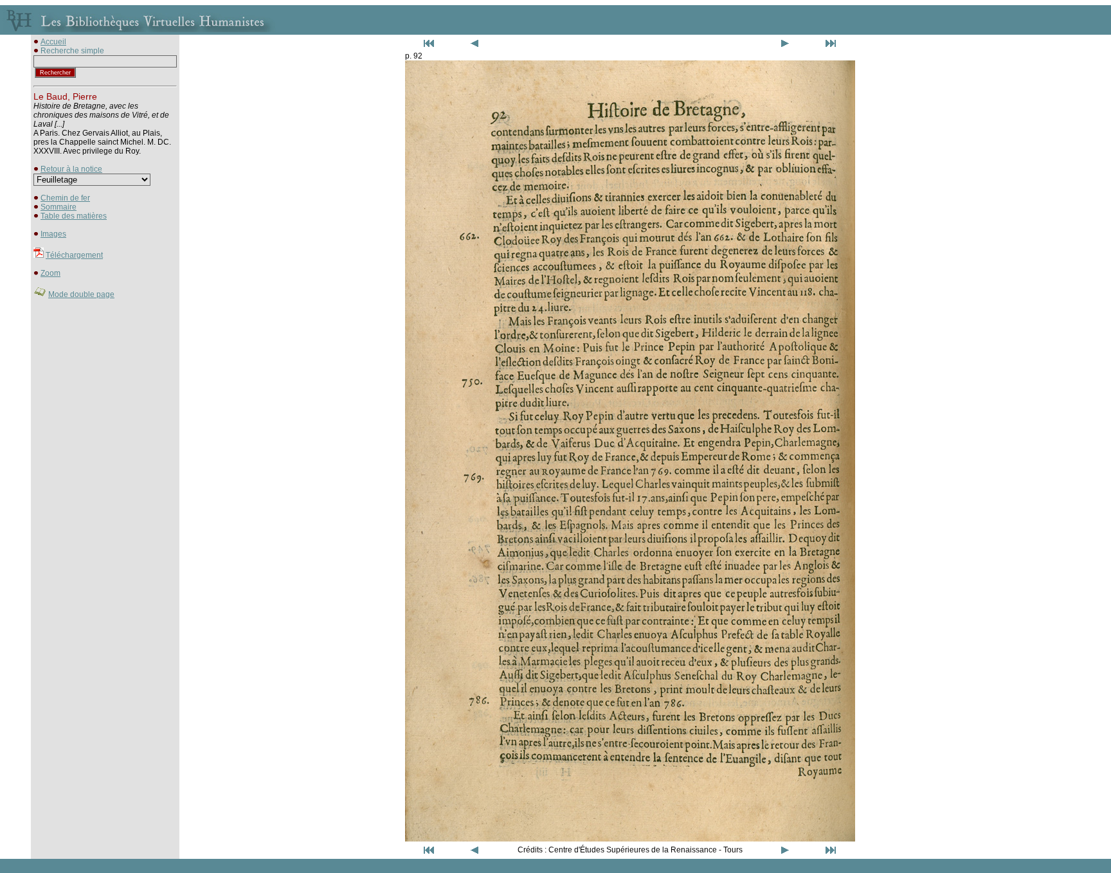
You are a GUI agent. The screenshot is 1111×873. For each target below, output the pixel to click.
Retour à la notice (71, 169)
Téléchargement (74, 255)
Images (53, 234)
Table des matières (74, 216)
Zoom (50, 273)
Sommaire (59, 207)
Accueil (53, 41)
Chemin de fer (65, 198)
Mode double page (81, 294)
